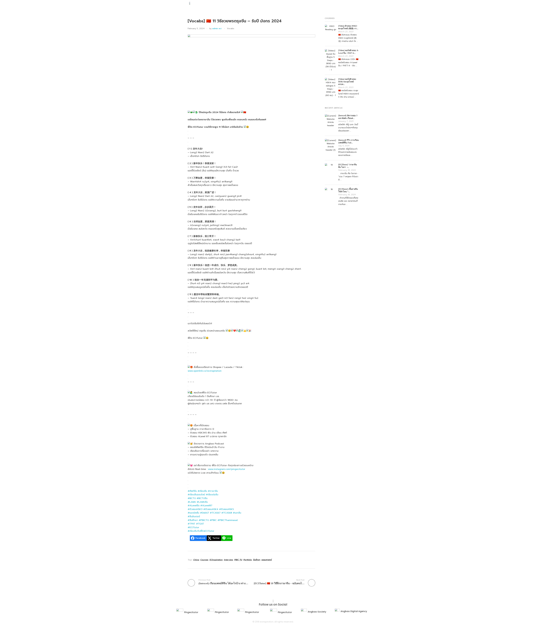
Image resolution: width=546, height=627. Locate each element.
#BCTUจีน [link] (202, 498)
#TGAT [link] (200, 523)
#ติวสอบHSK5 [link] (226, 509)
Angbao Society (317, 611)
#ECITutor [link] (193, 527)
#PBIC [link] (213, 520)
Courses (204, 559)
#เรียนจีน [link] (202, 491)
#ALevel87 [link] (206, 505)
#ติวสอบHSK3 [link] (195, 509)
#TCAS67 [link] (215, 513)
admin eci (217, 28)
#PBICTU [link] (204, 520)
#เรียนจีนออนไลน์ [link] (196, 494)
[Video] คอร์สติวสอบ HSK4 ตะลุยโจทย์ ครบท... (347, 81)
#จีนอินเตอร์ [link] (194, 516)
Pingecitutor (191, 612)
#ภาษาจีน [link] (213, 491)
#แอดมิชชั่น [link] (193, 513)
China (196, 559)
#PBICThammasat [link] (228, 520)
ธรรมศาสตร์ (266, 559)
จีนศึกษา (256, 559)
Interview (228, 559)
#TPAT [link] (191, 523)
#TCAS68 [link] (226, 513)
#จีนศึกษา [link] (193, 520)
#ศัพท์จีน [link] (192, 491)
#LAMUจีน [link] (202, 502)
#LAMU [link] (192, 502)
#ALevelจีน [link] (193, 505)
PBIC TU (238, 559)
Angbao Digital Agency (354, 611)
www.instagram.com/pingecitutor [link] (226, 469)
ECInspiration (216, 559)
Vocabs (230, 28)
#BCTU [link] (192, 498)
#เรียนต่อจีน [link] (212, 494)
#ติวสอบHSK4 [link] (210, 509)
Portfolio (247, 559)
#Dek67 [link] (204, 513)
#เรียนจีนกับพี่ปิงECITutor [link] (201, 531)
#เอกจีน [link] (237, 513)
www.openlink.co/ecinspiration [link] (205, 371)
